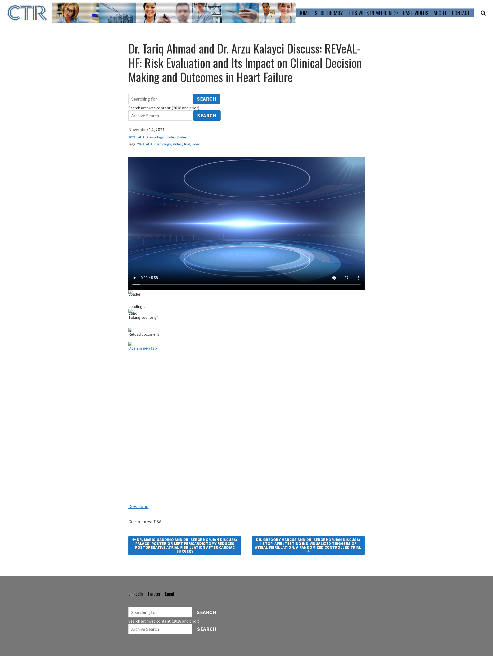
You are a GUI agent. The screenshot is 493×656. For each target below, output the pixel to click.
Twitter (153, 593)
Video (182, 137)
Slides (171, 137)
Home (304, 13)
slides (177, 144)
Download (138, 506)
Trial (187, 144)
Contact (461, 13)
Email (169, 593)
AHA (141, 137)
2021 (132, 137)
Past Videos (415, 13)
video (196, 144)
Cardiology (155, 137)
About (440, 13)
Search (206, 98)
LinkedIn (135, 593)
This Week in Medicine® (373, 13)
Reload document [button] (143, 334)
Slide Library (329, 13)
